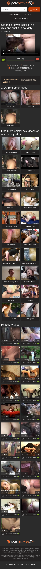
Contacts (31, 565)
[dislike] (37, 59)
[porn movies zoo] (21, 3)
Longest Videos (21, 19)
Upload (35, 9)
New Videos (27, 15)
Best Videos (14, 15)
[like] (3, 59)
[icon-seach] (25, 9)
